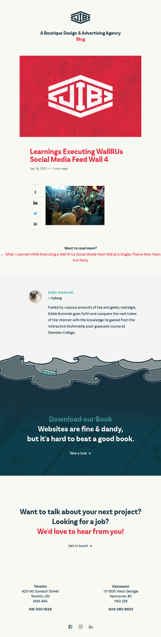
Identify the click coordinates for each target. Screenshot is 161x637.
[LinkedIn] (35, 202)
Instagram (80, 626)
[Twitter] (35, 213)
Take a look (79, 453)
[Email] (35, 224)
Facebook (70, 626)
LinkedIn (90, 626)
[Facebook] (35, 192)
